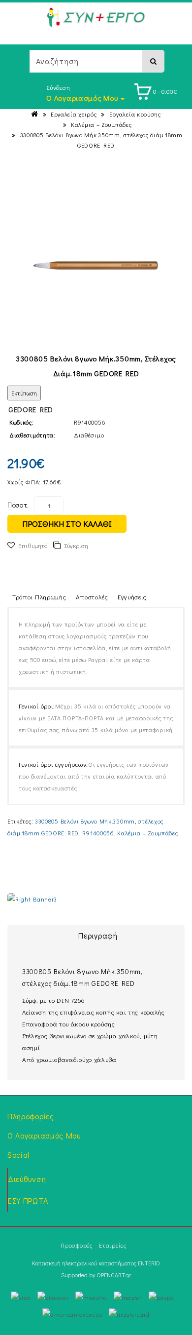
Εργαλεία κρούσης (135, 114)
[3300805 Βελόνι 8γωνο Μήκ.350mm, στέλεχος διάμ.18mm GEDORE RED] (96, 265)
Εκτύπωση (24, 393)
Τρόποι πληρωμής (39, 596)
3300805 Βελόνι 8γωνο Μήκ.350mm (85, 821)
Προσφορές (76, 1245)
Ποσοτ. (18, 505)
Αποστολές (92, 596)
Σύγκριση (76, 545)
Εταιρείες (112, 1245)
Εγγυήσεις (132, 596)
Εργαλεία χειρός (74, 114)
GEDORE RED (30, 409)
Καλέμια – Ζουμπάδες (101, 124)
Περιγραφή (97, 935)
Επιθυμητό (32, 545)
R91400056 (98, 833)
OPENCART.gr (113, 1275)
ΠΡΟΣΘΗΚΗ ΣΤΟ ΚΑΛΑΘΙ (67, 523)
